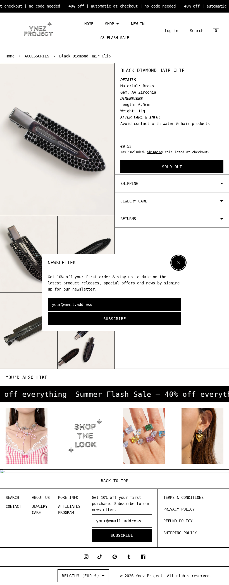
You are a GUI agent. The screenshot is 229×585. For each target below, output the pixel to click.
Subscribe (114, 318)
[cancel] (178, 263)
